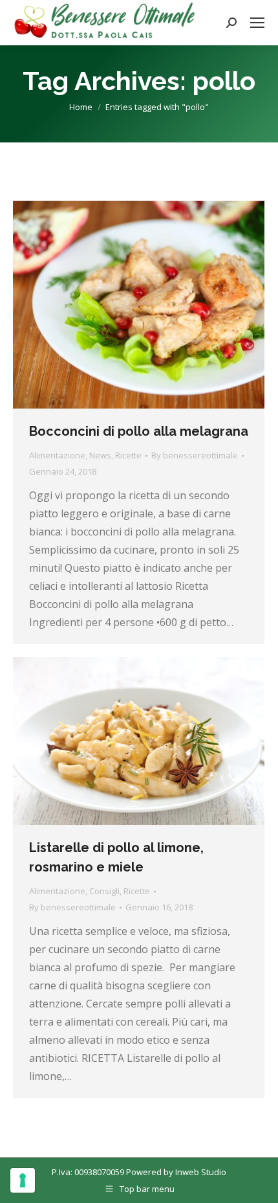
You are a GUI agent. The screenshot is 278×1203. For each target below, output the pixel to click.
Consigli (104, 891)
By (194, 455)
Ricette (128, 455)
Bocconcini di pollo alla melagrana (138, 431)
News (100, 455)
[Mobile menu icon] (257, 22)
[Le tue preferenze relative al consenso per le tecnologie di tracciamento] (22, 1180)
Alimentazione (57, 455)
